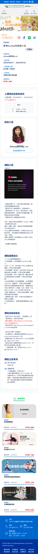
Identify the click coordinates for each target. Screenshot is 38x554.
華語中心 (18, 2)
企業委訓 (23, 552)
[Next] (35, 23)
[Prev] (3, 23)
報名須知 (12, 2)
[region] (19, 23)
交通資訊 (6, 2)
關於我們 (7, 549)
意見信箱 (15, 552)
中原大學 (25, 2)
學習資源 (7, 552)
